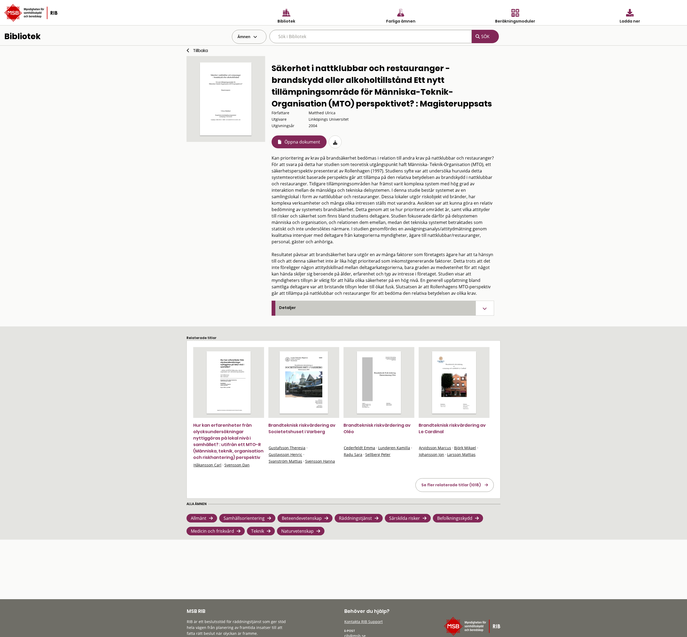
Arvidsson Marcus (435, 447)
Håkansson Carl (207, 464)
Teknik (257, 531)
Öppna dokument (302, 142)
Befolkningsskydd (454, 518)
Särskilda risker (404, 518)
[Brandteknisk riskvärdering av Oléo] (379, 382)
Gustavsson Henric (285, 454)
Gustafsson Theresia (287, 447)
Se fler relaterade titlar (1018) (451, 485)
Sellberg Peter (377, 454)
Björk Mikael (465, 447)
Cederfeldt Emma (359, 447)
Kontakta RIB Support (363, 621)
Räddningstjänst (355, 518)
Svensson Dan (237, 464)
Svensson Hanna (320, 461)
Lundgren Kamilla (394, 447)
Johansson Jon (431, 454)
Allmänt (198, 518)
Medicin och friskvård (212, 531)
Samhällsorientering (244, 518)
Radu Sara (353, 454)
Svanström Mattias (285, 461)
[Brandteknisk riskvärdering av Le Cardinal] (454, 382)
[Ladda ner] (335, 141)
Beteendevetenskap (302, 518)
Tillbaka (200, 50)
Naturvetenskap (297, 531)
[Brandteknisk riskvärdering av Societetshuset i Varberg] (304, 382)
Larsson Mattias (461, 454)
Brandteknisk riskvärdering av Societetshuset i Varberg (301, 428)
